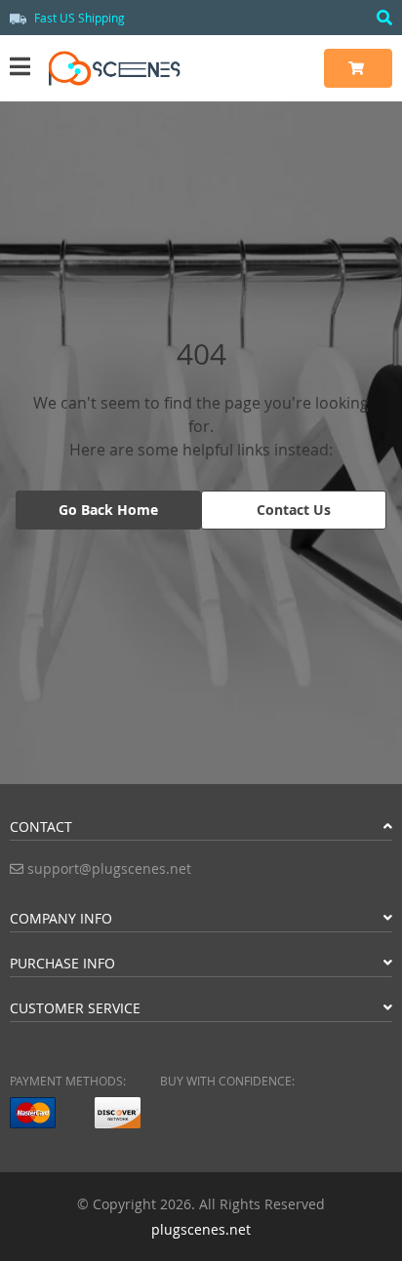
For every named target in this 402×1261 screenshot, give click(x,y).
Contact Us (294, 509)
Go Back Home (108, 509)
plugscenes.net (201, 1229)
